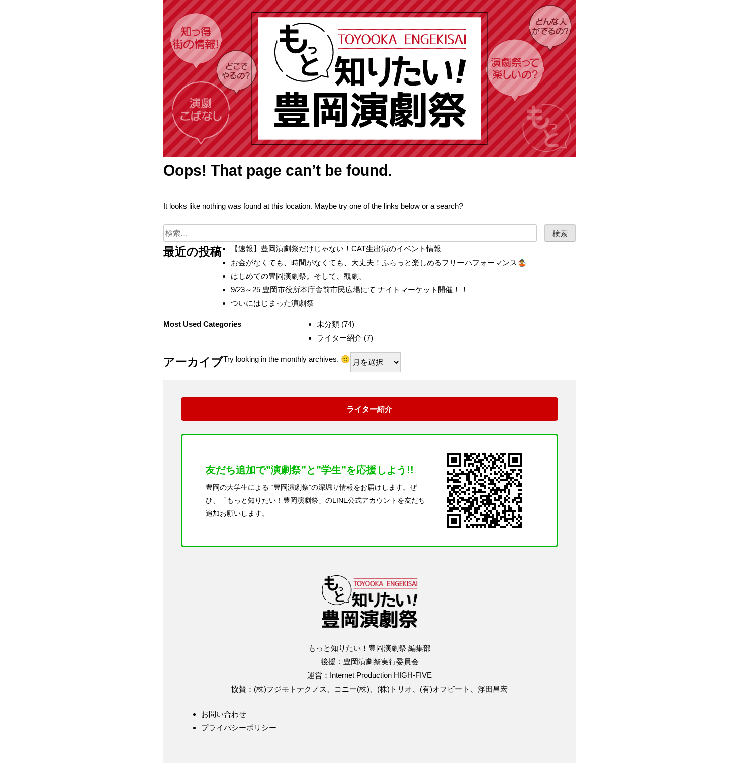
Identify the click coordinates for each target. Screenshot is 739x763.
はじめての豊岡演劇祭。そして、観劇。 (298, 276)
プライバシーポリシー (238, 727)
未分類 (328, 324)
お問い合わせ (223, 714)
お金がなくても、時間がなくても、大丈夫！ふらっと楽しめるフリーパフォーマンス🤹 (379, 262)
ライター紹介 (339, 337)
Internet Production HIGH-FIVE (381, 675)
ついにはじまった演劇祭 (272, 303)
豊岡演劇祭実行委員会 (381, 661)
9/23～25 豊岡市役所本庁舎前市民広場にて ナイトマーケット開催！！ (349, 289)
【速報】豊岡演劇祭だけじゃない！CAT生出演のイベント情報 (336, 248)
